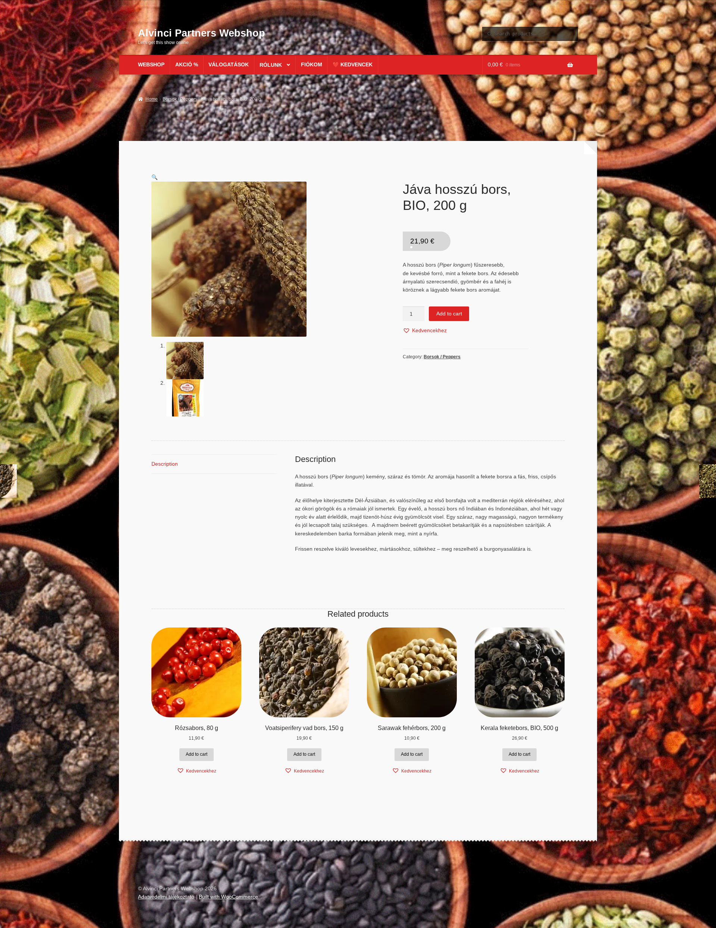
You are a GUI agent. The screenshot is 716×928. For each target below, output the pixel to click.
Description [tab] (164, 464)
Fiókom (311, 64)
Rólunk (271, 65)
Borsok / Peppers (180, 99)
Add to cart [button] (196, 754)
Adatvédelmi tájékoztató (166, 897)
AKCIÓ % (186, 64)
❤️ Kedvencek (353, 64)
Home (151, 99)
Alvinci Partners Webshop (201, 33)
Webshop (151, 64)
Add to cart (449, 314)
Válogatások (228, 64)
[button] (154, 177)
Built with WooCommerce (228, 897)
